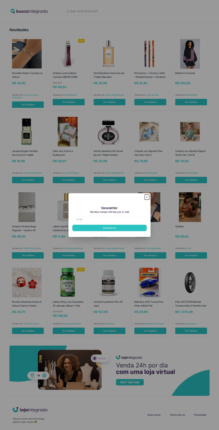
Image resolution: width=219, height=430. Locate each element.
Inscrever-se (109, 227)
